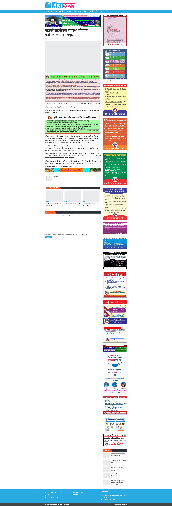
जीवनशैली (91, 11)
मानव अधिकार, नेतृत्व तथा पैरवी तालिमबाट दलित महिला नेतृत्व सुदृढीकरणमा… (118, 482)
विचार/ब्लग (99, 11)
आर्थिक (74, 11)
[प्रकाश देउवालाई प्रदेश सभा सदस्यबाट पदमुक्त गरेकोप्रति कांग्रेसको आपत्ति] (106, 469)
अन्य (105, 11)
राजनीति (69, 11)
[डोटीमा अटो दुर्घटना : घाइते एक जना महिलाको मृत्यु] (54, 196)
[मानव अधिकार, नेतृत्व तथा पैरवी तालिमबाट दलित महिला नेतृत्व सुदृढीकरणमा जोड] (106, 482)
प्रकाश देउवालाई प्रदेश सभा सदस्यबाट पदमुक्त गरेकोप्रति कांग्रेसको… (117, 469)
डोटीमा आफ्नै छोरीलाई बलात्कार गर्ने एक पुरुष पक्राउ (118, 475)
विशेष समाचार (54, 11)
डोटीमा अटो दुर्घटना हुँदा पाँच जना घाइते (118, 461)
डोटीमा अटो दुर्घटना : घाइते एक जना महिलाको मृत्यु (118, 455)
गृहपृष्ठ (47, 11)
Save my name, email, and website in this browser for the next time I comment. (67, 234)
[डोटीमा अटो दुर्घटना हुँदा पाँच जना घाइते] (72, 196)
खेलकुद (85, 11)
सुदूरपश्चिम (61, 11)
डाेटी (47, 201)
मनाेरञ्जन (80, 11)
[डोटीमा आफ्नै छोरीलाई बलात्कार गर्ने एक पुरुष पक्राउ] (91, 196)
